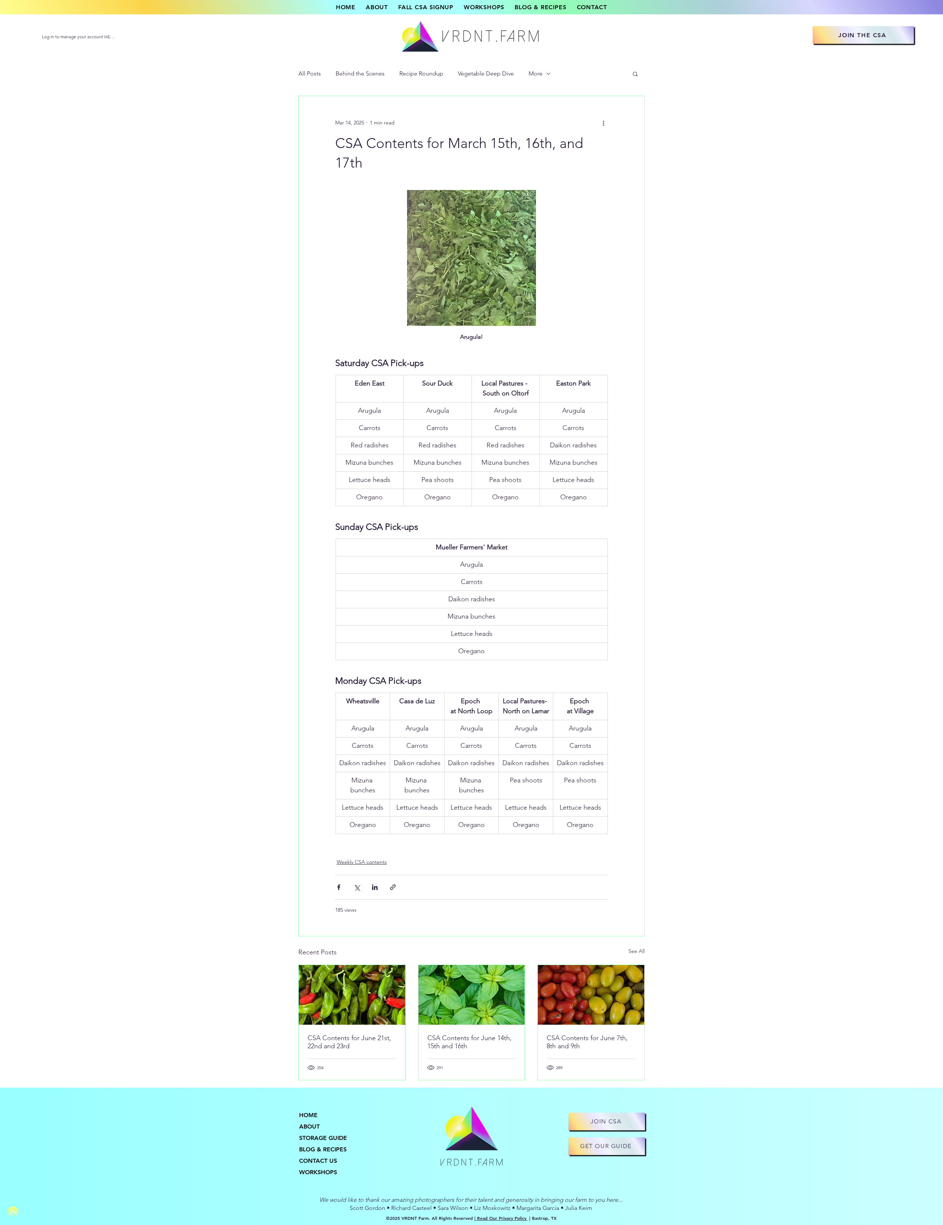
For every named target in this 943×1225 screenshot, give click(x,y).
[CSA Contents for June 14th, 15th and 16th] (471, 995)
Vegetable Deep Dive (486, 73)
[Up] (12, 1212)
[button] (635, 74)
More (536, 73)
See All (636, 951)
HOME (308, 1115)
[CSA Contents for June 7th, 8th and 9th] (591, 995)
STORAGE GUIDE (323, 1137)
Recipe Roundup (421, 73)
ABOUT (309, 1126)
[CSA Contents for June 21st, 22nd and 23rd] (352, 995)
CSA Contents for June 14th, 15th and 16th (469, 1042)
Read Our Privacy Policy (502, 1218)
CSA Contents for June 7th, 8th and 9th (587, 1042)
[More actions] (603, 122)
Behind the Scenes (360, 73)
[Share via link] (392, 887)
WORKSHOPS (318, 1172)
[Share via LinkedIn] (374, 887)
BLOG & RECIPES (323, 1149)
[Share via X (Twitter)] (356, 887)
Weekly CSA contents (362, 862)
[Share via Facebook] (338, 887)
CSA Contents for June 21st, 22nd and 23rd (349, 1042)
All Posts (309, 73)
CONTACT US (318, 1160)
